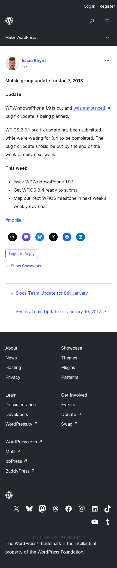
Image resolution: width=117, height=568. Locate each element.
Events (68, 404)
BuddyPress (20, 471)
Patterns (69, 377)
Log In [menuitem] (89, 6)
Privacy (12, 377)
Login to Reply (22, 253)
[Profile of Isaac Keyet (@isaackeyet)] (12, 65)
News (11, 358)
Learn (11, 395)
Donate (71, 414)
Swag (69, 424)
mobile (13, 220)
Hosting (13, 367)
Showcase (71, 348)
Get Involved (74, 395)
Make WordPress (20, 37)
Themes (69, 358)
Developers (16, 414)
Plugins (68, 367)
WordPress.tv (21, 424)
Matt (13, 451)
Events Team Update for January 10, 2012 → (61, 311)
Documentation (20, 404)
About (11, 348)
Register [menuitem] (107, 6)
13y (24, 66)
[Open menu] (108, 21)
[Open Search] (92, 21)
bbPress (16, 461)
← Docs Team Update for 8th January (49, 293)
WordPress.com (23, 441)
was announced (89, 108)
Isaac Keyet (34, 60)
